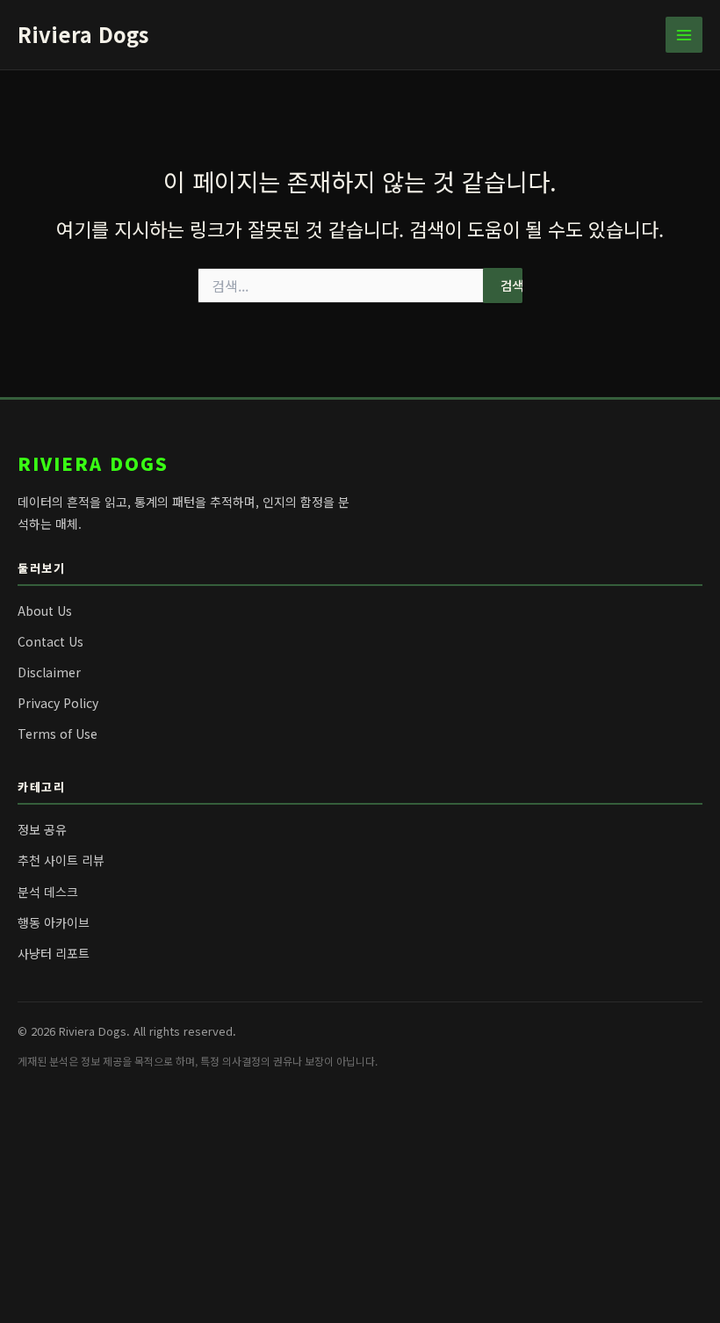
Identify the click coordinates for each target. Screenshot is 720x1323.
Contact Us (50, 641)
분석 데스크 (48, 891)
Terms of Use (57, 733)
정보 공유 (42, 829)
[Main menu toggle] (684, 35)
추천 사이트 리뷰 (61, 860)
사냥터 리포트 (54, 953)
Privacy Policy (58, 703)
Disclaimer (49, 672)
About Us (45, 610)
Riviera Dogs (83, 33)
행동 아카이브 (54, 922)
